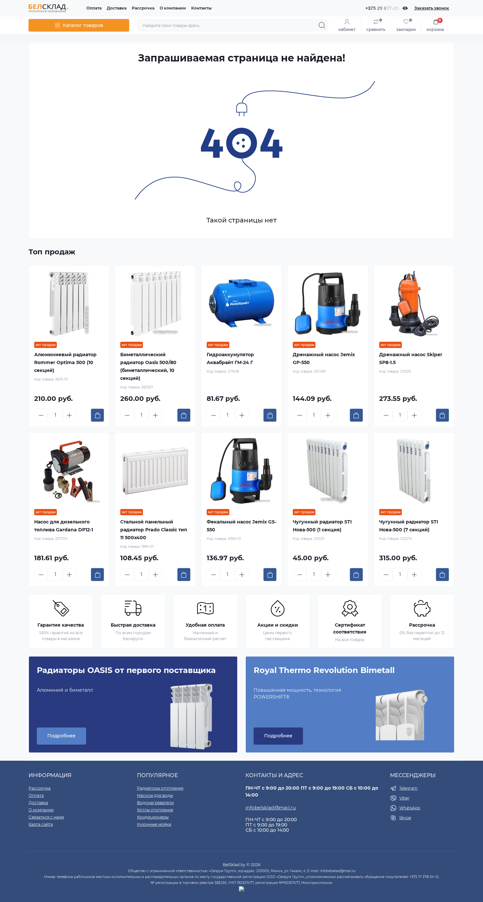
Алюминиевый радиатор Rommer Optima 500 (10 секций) (65, 362)
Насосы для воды (155, 795)
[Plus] (69, 415)
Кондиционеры (153, 817)
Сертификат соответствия (349, 628)
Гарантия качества (60, 625)
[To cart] (97, 415)
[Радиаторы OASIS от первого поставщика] (191, 712)
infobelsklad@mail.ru (270, 808)
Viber (404, 798)
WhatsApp (409, 807)
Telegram (408, 788)
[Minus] (41, 415)
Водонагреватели (155, 802)
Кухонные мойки (154, 824)
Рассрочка (143, 8)
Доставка (116, 8)
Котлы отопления (155, 809)
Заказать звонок (431, 8)
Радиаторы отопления (160, 788)
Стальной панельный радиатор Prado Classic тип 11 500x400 (153, 530)
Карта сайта (41, 824)
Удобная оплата (205, 625)
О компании (173, 8)
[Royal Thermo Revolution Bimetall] (410, 712)
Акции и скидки (277, 625)
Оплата (94, 8)
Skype (405, 817)
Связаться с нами (46, 817)
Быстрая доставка (133, 625)
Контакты (201, 8)
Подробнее (61, 736)
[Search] (322, 25)
